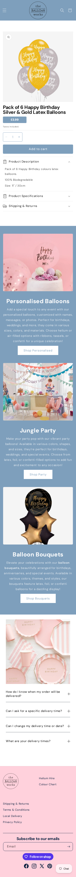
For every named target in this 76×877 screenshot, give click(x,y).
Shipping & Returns (16, 803)
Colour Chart (47, 784)
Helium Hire (47, 778)
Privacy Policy (12, 822)
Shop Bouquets (38, 598)
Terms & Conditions (16, 809)
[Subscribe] (68, 846)
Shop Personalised (38, 350)
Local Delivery (12, 816)
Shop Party (38, 474)
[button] (4, 10)
